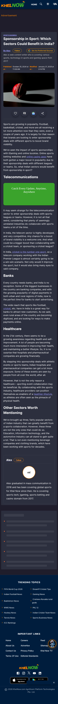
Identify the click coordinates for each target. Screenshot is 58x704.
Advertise (25, 645)
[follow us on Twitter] (29, 673)
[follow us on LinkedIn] (40, 673)
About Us (10, 645)
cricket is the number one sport (29, 251)
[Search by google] (41, 4)
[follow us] (33, 113)
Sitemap (44, 645)
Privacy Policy (27, 651)
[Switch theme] (47, 4)
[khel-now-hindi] (55, 4)
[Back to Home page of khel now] (13, 4)
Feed (43, 640)
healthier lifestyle (43, 394)
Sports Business (10, 35)
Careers (24, 640)
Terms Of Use (12, 656)
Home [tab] (34, 4)
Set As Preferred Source (42, 50)
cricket (7, 308)
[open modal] (52, 644)
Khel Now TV (47, 651)
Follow (17, 51)
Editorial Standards (29, 656)
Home (8, 640)
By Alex (6, 50)
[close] (54, 682)
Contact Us (11, 651)
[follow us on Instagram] (23, 673)
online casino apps (36, 156)
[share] (42, 113)
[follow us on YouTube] (34, 673)
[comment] (24, 113)
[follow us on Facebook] (18, 673)
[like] (15, 113)
